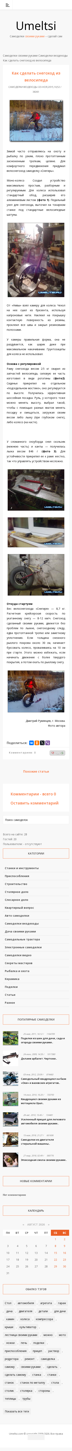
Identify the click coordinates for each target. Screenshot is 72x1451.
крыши (9, 1327)
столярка (26, 1391)
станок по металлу (32, 1382)
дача (9, 1311)
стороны (44, 1391)
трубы (26, 1398)
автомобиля (26, 1303)
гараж (62, 1303)
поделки (38, 1343)
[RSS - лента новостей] (61, 5)
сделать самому (15, 1374)
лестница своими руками (21, 1335)
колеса (25, 1319)
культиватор (28, 1327)
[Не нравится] (53, 753)
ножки (10, 1343)
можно (48, 1335)
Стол (8, 1303)
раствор (53, 1351)
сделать (52, 1367)
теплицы (10, 1398)
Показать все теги (17, 1411)
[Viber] (47, 743)
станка (36, 1374)
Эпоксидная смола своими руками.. (44, 1160)
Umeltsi (36, 25)
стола (55, 1382)
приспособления (15, 1351)
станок (9, 1382)
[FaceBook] (51, 5)
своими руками (31, 1367)
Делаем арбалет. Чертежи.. (39, 1058)
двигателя (25, 1311)
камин (10, 1319)
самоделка (48, 1359)
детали (43, 1311)
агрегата (46, 1303)
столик (9, 1391)
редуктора (11, 1359)
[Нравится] (62, 753)
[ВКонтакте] (46, 5)
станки (51, 1374)
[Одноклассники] (37, 743)
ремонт (30, 1359)
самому (10, 1367)
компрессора (44, 1319)
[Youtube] (56, 5)
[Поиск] (66, 5)
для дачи (60, 1311)
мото (62, 1335)
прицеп (37, 1351)
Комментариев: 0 (22, 752)
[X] (42, 743)
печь (24, 1343)
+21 (57, 753)
